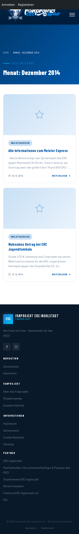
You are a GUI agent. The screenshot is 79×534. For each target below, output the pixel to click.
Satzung (8, 444)
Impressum (10, 373)
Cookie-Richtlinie (13, 437)
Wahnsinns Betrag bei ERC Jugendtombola (27, 246)
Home (6, 52)
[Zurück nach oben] (69, 526)
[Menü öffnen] (72, 14)
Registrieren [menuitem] (26, 4)
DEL (5, 499)
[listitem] (7, 346)
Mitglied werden (12, 398)
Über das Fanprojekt (16, 391)
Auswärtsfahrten (13, 405)
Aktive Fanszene (13, 486)
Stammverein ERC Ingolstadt (21, 479)
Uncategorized (20, 142)
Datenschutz (11, 366)
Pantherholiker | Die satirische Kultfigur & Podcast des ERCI (36, 470)
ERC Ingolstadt (12, 460)
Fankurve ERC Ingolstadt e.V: (21, 493)
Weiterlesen (59, 175)
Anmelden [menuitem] (8, 4)
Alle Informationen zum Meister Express (38, 150)
